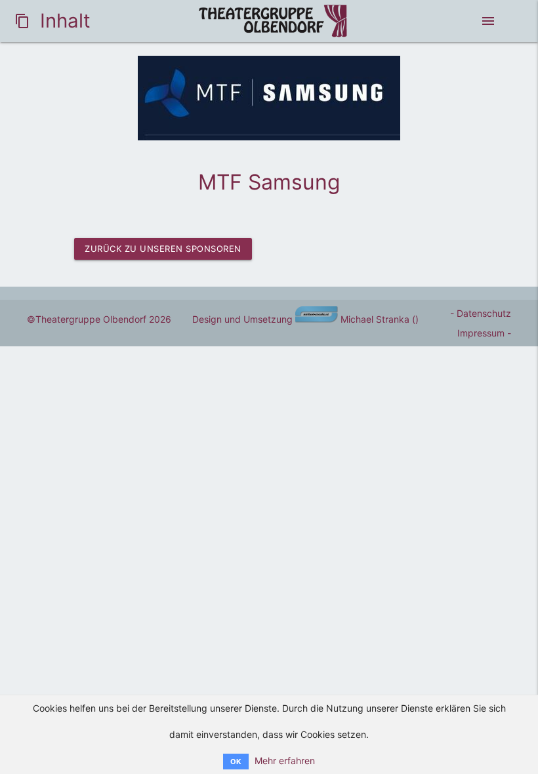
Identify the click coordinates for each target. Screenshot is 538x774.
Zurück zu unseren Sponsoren (163, 248)
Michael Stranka (373, 319)
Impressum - (484, 332)
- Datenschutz (480, 313)
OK (235, 761)
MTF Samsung (269, 182)
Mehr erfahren (285, 760)
